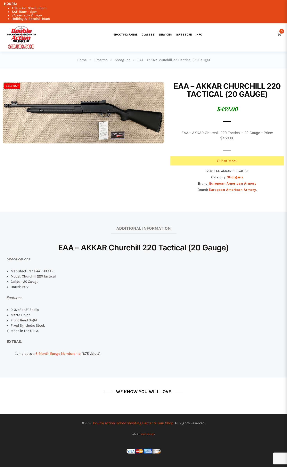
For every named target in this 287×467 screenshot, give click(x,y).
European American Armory (232, 183)
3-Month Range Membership (58, 353)
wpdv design (148, 433)
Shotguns (235, 177)
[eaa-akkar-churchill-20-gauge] (83, 112)
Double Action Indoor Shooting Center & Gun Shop (133, 423)
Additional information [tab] (143, 228)
